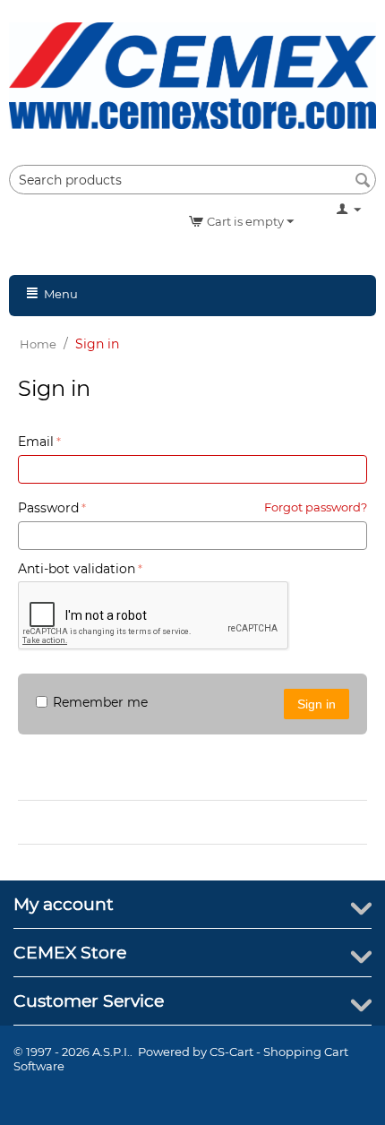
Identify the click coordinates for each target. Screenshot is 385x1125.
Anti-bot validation (76, 569)
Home (38, 344)
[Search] (363, 181)
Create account (80, 822)
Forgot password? (315, 507)
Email (36, 442)
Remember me (100, 702)
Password (48, 508)
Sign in (316, 704)
